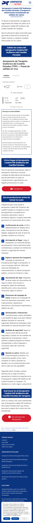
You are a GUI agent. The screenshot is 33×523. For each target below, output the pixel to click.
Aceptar (7, 518)
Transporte (18, 189)
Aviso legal (5, 442)
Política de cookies (7, 447)
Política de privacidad (8, 444)
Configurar (24, 518)
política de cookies (12, 514)
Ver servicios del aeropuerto (18, 418)
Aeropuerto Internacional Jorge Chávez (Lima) (15, 456)
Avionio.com (20, 107)
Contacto (4, 440)
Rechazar (15, 518)
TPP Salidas (13, 107)
